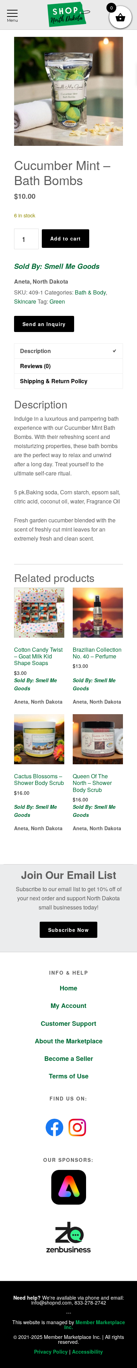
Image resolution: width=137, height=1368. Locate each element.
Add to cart (65, 238)
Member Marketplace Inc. (94, 1324)
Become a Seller (68, 1058)
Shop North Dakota (68, 15)
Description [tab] (35, 351)
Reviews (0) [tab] (35, 366)
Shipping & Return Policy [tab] (53, 381)
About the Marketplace (69, 1040)
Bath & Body (90, 292)
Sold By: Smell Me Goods (56, 266)
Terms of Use (69, 1076)
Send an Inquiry (44, 323)
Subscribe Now (68, 929)
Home (68, 988)
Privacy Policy (51, 1351)
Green (57, 301)
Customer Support (68, 1023)
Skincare (25, 301)
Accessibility (87, 1351)
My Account (68, 1005)
